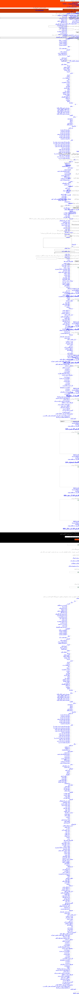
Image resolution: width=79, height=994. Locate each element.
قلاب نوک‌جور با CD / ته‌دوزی (62, 847)
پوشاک (65, 199)
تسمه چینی (70, 354)
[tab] (38, 212)
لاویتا (68, 644)
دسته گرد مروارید (65, 178)
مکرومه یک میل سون (64, 733)
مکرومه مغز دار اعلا (64, 155)
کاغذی (71, 701)
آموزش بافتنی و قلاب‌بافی (66, 359)
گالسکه (68, 673)
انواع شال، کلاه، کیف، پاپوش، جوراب (60, 361)
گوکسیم (68, 628)
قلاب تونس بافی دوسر (64, 850)
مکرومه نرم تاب (65, 732)
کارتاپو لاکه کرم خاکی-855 (71, 528)
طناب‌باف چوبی (66, 895)
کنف (68, 299)
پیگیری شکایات (75, 563)
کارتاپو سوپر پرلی (62, 641)
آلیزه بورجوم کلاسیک (61, 37)
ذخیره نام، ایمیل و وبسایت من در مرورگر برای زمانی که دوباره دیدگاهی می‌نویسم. (56, 255)
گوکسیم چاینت (63, 631)
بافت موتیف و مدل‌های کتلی (62, 364)
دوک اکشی (67, 894)
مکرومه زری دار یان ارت (63, 156)
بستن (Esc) (76, 993)
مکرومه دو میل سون (64, 150)
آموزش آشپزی (66, 983)
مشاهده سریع (75, 290)
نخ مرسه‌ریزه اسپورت (64, 296)
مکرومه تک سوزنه (65, 714)
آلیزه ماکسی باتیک (62, 611)
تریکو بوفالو (70, 710)
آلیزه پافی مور (63, 618)
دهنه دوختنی (66, 787)
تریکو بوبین (70, 709)
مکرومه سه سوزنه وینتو (63, 719)
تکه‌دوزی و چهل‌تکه (65, 960)
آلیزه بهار (64, 625)
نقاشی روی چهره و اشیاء (63, 396)
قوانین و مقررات (75, 560)
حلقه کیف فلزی (63, 780)
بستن (77, 598)
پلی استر (70, 713)
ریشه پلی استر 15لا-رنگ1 (63, 700)
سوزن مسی (66, 263)
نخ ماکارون (67, 293)
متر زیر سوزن (69, 916)
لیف (52, 199)
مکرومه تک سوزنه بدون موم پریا (61, 726)
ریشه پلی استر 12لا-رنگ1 (63, 694)
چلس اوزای (67, 675)
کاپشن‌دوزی (67, 945)
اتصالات (71, 768)
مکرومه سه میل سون (64, 736)
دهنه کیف (70, 784)
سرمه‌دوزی (67, 949)
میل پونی (67, 831)
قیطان (68, 297)
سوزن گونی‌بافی (65, 264)
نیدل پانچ (67, 325)
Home (77, 13)
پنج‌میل (68, 837)
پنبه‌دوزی (67, 390)
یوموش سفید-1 (75, 36)
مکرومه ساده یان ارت (64, 158)
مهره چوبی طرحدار (65, 911)
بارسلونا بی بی (66, 665)
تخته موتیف (67, 322)
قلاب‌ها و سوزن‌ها (68, 261)
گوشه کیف (67, 821)
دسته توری (67, 172)
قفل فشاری (67, 212)
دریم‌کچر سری (66, 888)
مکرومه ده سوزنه (65, 723)
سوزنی (68, 671)
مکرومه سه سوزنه (65, 717)
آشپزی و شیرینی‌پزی (67, 981)
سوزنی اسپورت (66, 669)
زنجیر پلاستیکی (66, 183)
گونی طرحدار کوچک (64, 330)
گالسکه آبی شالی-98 (72, 396)
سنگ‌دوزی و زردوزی (64, 951)
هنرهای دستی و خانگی (67, 974)
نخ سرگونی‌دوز (66, 292)
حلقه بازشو (64, 194)
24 (70, 173)
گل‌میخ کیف (67, 822)
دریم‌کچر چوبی (66, 887)
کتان (72, 725)
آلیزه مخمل (64, 609)
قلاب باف (68, 190)
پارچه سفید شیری (65, 908)
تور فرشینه (67, 331)
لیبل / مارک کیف (65, 819)
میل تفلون (67, 834)
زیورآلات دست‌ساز (65, 979)
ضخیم (69, 186)
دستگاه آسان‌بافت (65, 892)
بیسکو (71, 707)
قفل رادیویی (67, 214)
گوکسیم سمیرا (63, 634)
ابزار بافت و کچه (68, 891)
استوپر (68, 189)
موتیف (68, 884)
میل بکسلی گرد (66, 251)
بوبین (68, 260)
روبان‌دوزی (67, 952)
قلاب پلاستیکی (66, 856)
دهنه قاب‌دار (67, 208)
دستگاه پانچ (70, 925)
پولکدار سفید (66, 656)
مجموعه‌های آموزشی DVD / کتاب (64, 984)
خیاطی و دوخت (69, 365)
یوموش (68, 13)
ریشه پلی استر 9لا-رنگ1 (64, 698)
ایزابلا (68, 653)
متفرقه (71, 690)
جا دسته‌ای (67, 201)
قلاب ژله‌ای (67, 852)
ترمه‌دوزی (67, 944)
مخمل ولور (64, 652)
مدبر (68, 818)
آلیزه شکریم (63, 622)
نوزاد (64, 190)
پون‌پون (68, 865)
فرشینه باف (57, 199)
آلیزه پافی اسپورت (62, 621)
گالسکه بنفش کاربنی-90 (71, 362)
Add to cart (75, 207)
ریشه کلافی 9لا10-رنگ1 (64, 695)
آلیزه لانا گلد (64, 612)
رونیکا (68, 668)
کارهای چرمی (66, 980)
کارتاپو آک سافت (62, 643)
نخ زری (68, 290)
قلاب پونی (67, 854)
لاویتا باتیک (64, 646)
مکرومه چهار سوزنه (64, 720)
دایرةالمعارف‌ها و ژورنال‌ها (63, 987)
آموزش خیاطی (66, 941)
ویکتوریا (68, 682)
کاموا (68, 688)
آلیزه (68, 603)
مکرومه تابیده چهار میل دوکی (62, 729)
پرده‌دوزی (67, 942)
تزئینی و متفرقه (69, 232)
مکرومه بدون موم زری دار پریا (62, 738)
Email (77, 252)
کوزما (68, 659)
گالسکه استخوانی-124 (72, 462)
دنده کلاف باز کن (68, 922)
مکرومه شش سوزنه (64, 722)
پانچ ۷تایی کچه (66, 324)
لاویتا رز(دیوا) (63, 647)
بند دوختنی (67, 163)
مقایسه (77, 291)
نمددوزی (67, 389)
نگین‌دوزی (67, 957)
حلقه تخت (64, 195)
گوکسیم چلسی (63, 633)
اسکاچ (69, 199)
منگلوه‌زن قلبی (66, 862)
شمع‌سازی (67, 393)
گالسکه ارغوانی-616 (72, 296)
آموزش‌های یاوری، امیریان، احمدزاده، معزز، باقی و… (56, 415)
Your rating (75, 236)
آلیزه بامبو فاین (63, 608)
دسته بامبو (67, 169)
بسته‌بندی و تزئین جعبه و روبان (62, 973)
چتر (72, 926)
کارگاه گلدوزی (66, 328)
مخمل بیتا (67, 678)
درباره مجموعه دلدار (74, 566)
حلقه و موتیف (69, 878)
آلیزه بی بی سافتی (62, 605)
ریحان (68, 672)
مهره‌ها (71, 910)
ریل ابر (71, 920)
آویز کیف (67, 188)
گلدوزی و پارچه (69, 903)
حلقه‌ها (68, 192)
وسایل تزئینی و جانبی (67, 859)
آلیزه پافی (64, 619)
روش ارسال (76, 558)
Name (77, 250)
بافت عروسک (66, 936)
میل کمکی (67, 248)
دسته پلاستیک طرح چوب (63, 171)
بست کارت (70, 356)
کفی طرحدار (66, 808)
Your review (75, 247)
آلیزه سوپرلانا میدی (62, 615)
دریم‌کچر (70, 885)
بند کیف (71, 161)
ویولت (68, 663)
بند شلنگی (67, 748)
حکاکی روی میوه (65, 977)
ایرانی (71, 13)
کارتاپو (68, 638)
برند (74, 13)
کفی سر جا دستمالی (64, 220)
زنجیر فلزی (67, 184)
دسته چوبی (67, 174)
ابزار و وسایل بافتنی (68, 825)
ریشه (71, 692)
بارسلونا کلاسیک (66, 684)
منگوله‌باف (67, 863)
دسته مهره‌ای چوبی (65, 179)
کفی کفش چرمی (65, 223)
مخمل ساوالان (66, 679)
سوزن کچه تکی (66, 266)
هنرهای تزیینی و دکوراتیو (66, 392)
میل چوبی (67, 254)
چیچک (71, 706)
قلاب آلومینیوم (66, 857)
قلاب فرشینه (66, 849)
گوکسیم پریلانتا (63, 630)
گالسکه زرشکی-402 (72, 329)
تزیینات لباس (66, 971)
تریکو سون (70, 704)
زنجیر (71, 181)
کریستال (67, 685)
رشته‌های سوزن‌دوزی (67, 948)
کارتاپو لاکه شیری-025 (72, 429)
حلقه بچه (67, 879)
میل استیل (67, 257)
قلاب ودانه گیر (69, 917)
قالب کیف (67, 815)
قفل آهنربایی (66, 217)
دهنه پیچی (67, 205)
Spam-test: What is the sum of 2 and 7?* (68, 258)
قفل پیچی (67, 215)
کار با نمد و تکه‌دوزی (68, 958)
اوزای (68, 662)
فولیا (68, 676)
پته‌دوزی (68, 955)
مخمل (68, 650)
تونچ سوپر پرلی (63, 637)
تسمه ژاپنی (70, 927)
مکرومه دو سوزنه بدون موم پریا (61, 727)
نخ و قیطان (70, 288)
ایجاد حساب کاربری (72, 6)
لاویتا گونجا (64, 649)
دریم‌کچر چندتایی (65, 890)
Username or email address (71, 9)
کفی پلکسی (67, 811)
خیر (70, 169)
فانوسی (68, 237)
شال (62, 199)
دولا (69, 666)
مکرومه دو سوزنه (65, 716)
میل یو (68, 828)
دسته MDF (67, 177)
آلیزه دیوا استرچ (63, 617)
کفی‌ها (71, 799)
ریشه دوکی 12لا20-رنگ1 (63, 697)
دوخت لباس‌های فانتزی (64, 946)
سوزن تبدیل (70, 919)
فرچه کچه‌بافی (66, 897)
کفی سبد (67, 229)
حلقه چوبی (64, 197)
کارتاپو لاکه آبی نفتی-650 (71, 495)
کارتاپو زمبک (63, 640)
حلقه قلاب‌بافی (66, 881)
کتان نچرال (67, 657)
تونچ (69, 636)
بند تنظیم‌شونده (66, 166)
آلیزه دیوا (64, 606)
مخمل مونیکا (66, 681)
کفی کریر (67, 226)
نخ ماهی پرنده (66, 294)
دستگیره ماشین (69, 923)
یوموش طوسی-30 (74, 60)
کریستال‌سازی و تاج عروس (63, 398)
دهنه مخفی (67, 209)
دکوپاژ (68, 967)
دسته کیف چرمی (65, 175)
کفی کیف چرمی (65, 225)
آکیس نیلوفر (67, 654)
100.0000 (68, 165)
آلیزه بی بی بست (62, 624)
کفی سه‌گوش (66, 222)
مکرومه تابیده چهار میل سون (62, 730)
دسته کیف (70, 167)
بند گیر (68, 773)
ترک (72, 11)
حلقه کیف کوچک (62, 200)
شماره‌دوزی (67, 954)
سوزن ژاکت (66, 846)
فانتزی (69, 194)
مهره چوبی (67, 234)
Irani (78, 151)
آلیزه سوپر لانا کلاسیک (61, 614)
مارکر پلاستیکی (66, 860)
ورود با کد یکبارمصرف (73, 18)
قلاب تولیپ (67, 853)
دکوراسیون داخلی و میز (64, 976)
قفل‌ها (71, 211)
